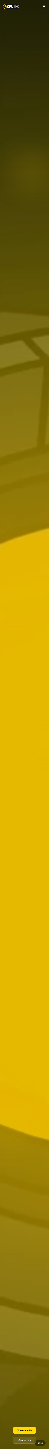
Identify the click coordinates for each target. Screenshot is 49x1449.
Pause (40, 1442)
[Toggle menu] (44, 6)
